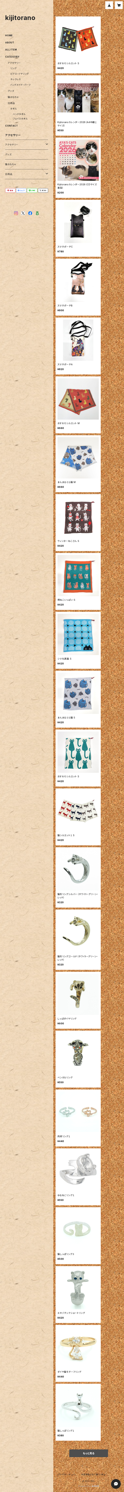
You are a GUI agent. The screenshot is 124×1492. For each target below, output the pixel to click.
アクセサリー (14, 62)
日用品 (11, 103)
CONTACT (11, 125)
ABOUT (9, 42)
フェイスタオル (20, 118)
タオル (13, 108)
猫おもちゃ (13, 97)
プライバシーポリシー (66, 1474)
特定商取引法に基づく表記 (93, 1474)
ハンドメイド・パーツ (20, 84)
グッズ (11, 91)
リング (13, 68)
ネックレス (15, 79)
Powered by (85, 1486)
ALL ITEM (11, 49)
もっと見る (88, 1453)
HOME (9, 35)
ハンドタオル (19, 114)
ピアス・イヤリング (19, 73)
